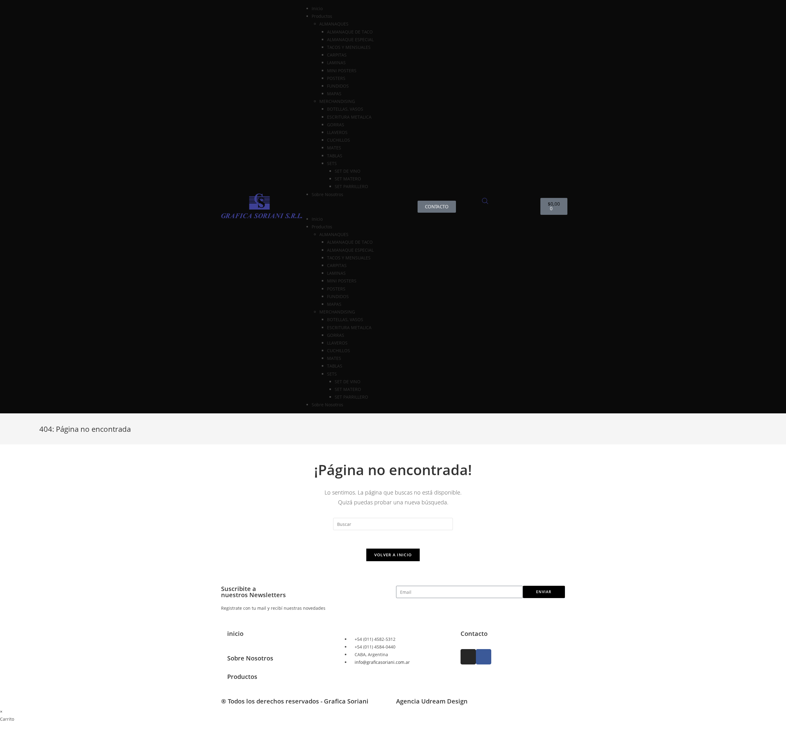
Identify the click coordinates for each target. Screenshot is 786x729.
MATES (334, 148)
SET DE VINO (347, 171)
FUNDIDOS (338, 86)
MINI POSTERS (341, 70)
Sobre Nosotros (327, 194)
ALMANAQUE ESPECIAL (350, 39)
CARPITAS (337, 55)
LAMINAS (336, 62)
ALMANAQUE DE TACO (350, 32)
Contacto (474, 633)
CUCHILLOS (338, 140)
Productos (242, 676)
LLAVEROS (337, 132)
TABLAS (334, 156)
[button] (349, 207)
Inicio (317, 8)
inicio (235, 633)
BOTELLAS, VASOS (345, 109)
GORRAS (335, 125)
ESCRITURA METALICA (349, 117)
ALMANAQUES (333, 24)
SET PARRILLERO (351, 186)
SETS (332, 163)
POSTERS (336, 78)
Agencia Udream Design (432, 701)
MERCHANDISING (337, 101)
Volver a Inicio (393, 555)
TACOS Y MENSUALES (349, 47)
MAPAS (334, 94)
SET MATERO (348, 179)
